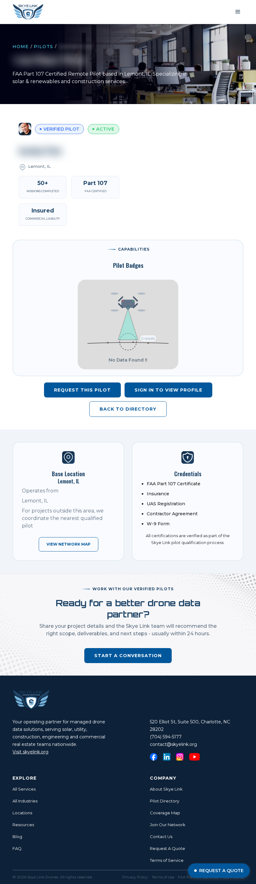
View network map (69, 544)
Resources (23, 824)
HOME (20, 46)
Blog (17, 836)
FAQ (17, 848)
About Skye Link (166, 789)
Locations (22, 812)
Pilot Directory (164, 800)
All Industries (24, 800)
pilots (43, 46)
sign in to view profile (168, 390)
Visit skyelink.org (30, 752)
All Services (24, 789)
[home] (28, 11)
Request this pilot (82, 390)
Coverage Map (165, 812)
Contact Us (161, 836)
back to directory (128, 409)
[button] (238, 11)
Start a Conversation (128, 655)
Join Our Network (167, 824)
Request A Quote (167, 848)
